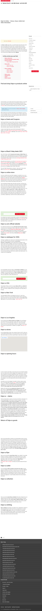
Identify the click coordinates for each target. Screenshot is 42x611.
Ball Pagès (30, 58)
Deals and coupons (8, 60)
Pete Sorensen (31, 41)
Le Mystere (30, 49)
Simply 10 (4, 588)
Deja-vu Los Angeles (10, 66)
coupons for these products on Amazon (15, 130)
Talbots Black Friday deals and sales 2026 (8, 556)
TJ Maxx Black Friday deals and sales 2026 (9, 548)
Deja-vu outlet (9, 69)
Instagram (10, 461)
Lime (29, 66)
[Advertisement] (21, 12)
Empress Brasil (31, 43)
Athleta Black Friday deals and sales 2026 (8, 552)
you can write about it (22, 218)
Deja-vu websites (7, 232)
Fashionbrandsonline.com (7, 609)
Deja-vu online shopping (21, 108)
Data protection (13, 609)
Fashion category (8, 131)
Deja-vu (14, 382)
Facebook (3, 461)
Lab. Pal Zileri (31, 54)
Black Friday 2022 (33, 110)
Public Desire (31, 60)
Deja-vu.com (20, 232)
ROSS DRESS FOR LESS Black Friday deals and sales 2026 (11, 546)
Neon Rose (30, 38)
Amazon (3, 105)
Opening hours (7, 75)
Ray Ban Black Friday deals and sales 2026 (9, 560)
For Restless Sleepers (32, 40)
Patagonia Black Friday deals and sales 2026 (9, 568)
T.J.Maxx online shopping (6, 584)
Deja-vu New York (10, 65)
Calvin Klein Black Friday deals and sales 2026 (9, 564)
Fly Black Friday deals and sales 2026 (8, 562)
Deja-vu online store (8, 58)
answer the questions (18, 162)
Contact (17, 609)
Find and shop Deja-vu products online (12, 59)
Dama (30, 57)
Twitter (6, 461)
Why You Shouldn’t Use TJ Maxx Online (34, 90)
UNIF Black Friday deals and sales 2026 (8, 544)
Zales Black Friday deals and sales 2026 (8, 554)
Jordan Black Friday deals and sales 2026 (8, 566)
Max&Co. (30, 63)
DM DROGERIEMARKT (32, 52)
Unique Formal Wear (32, 46)
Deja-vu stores (7, 74)
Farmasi (30, 61)
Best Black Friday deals (34, 112)
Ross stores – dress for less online (8, 582)
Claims (6, 76)
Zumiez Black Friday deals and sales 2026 (9, 550)
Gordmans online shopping (6, 592)
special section (7, 169)
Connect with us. (31, 55)
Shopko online (5, 590)
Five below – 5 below (5, 586)
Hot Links (12, 0)
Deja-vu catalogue (8, 68)
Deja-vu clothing (9, 72)
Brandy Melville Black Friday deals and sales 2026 (10, 558)
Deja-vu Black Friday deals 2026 (12, 61)
